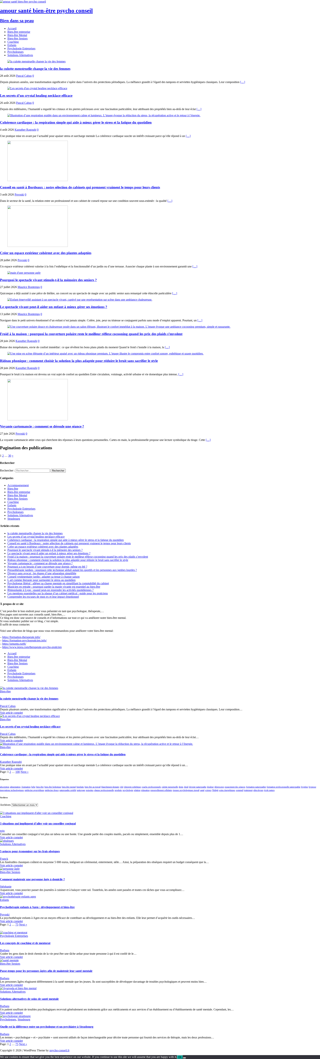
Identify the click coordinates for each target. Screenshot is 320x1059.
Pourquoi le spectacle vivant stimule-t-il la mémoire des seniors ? (48, 280)
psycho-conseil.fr (59, 1050)
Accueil (11, 28)
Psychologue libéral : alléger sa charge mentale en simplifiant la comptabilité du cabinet (58, 583)
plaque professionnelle (104, 790)
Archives (5, 804)
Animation (26, 787)
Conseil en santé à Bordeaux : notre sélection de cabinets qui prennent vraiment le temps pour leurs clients (80, 187)
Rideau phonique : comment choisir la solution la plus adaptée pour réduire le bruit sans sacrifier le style (79, 361)
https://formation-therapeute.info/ (21, 637)
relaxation (145, 790)
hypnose (312, 787)
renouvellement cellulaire (161, 790)
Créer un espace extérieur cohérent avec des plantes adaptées (45, 253)
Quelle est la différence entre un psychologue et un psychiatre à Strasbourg (46, 1026)
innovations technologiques (12, 790)
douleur (210, 787)
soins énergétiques (227, 790)
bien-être (40, 787)
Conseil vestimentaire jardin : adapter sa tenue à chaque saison (43, 576)
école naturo (269, 790)
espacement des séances (235, 787)
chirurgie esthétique (132, 787)
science (208, 790)
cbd (121, 787)
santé (202, 790)
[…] (242, 82)
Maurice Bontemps (29, 287)
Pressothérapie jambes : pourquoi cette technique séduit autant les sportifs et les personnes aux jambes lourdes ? (72, 570)
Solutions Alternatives (20, 55)
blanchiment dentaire (110, 787)
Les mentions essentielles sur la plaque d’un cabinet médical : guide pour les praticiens (57, 593)
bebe (33, 787)
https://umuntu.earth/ (14, 643)
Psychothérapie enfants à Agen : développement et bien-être (37, 907)
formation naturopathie (256, 787)
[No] (184, 1057)
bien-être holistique (52, 787)
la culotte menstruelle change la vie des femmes (35, 69)
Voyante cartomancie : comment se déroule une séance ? (42, 426)
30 (9, 455)
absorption (4, 787)
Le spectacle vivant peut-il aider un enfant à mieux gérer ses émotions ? (53, 307)
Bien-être (12, 488)
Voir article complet (11, 712)
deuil (186, 787)
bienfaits (80, 787)
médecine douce (52, 790)
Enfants (11, 45)
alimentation (15, 787)
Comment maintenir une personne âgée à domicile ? (32, 879)
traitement (248, 790)
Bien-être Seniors (17, 38)
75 (16, 924)
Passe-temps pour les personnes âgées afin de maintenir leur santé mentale (46, 970)
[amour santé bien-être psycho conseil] (23, 1)
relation (137, 790)
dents (181, 787)
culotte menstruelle (170, 787)
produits (118, 790)
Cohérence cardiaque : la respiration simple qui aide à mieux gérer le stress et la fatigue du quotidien (76, 122)
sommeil (239, 790)
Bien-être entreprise (18, 31)
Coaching (13, 41)
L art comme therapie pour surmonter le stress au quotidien (41, 580)
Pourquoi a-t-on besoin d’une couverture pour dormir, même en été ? (47, 566)
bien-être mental (69, 787)
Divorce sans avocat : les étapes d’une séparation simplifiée (41, 573)
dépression (219, 787)
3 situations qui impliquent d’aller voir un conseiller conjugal (38, 823)
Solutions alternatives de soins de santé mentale (29, 998)
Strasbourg (13, 518)
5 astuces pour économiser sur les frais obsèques (30, 851)
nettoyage (81, 790)
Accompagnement (18, 485)
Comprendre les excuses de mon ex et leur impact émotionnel (43, 596)
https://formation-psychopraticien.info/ (24, 640)
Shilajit (215, 790)
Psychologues (15, 51)
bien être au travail (93, 787)
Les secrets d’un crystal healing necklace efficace (36, 95)
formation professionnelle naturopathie (283, 787)
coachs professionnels (151, 787)
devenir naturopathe (197, 787)
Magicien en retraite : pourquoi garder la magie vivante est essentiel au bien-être (53, 586)
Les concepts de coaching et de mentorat (25, 943)
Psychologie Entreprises (21, 48)
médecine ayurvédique (34, 790)
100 (17, 771)
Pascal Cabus (24, 75)
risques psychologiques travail (186, 790)
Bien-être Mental (17, 35)
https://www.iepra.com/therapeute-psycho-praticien (32, 647)
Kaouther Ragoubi (25, 129)
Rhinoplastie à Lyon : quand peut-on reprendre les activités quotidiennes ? (50, 590)
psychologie (128, 790)
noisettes (90, 790)
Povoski (19, 194)
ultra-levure (258, 790)
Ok (179, 1057)
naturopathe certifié (67, 790)
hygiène (304, 787)
